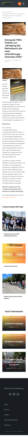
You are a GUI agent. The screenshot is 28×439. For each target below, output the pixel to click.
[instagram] (14, 394)
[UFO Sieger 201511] (14, 23)
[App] (17, 394)
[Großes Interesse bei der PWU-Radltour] (14, 275)
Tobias (7, 61)
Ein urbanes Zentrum (9, 197)
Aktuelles (14, 368)
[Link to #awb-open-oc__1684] (23, 3)
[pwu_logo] (7, 3)
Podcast (17, 327)
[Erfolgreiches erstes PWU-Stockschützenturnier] (14, 212)
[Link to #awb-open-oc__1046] (19, 3)
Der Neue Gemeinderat (14, 341)
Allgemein (19, 368)
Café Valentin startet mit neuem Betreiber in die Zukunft (14, 362)
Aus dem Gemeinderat (10, 266)
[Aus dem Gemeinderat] (14, 244)
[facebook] (10, 394)
